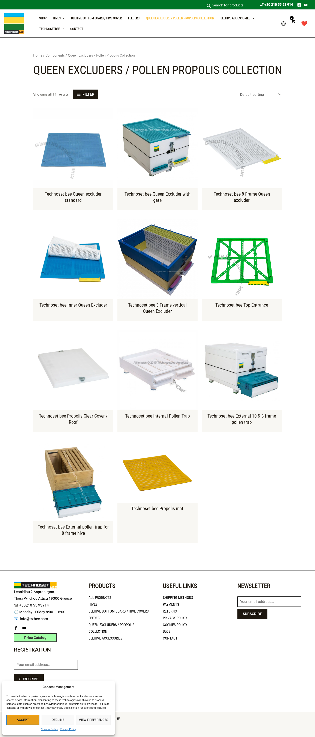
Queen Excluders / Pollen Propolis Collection (180, 18)
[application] (63, 18)
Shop (42, 18)
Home (37, 55)
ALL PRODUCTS (99, 597)
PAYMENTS (171, 604)
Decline (58, 720)
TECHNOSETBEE (49, 29)
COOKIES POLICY (175, 625)
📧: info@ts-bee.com (31, 619)
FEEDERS (94, 618)
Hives (57, 18)
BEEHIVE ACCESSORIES (105, 638)
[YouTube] (306, 5)
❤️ (304, 24)
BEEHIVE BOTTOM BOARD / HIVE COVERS (118, 611)
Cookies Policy (49, 729)
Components (55, 55)
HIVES (93, 604)
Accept (23, 720)
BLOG (167, 631)
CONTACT (76, 29)
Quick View (73, 184)
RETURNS (170, 611)
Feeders (134, 18)
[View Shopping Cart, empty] (293, 23)
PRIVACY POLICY (175, 618)
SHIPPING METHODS (178, 597)
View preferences (93, 720)
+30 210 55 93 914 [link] (278, 5)
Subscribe (28, 679)
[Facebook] (299, 5)
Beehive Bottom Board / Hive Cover (96, 18)
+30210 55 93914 (34, 605)
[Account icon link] (283, 23)
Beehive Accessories (235, 18)
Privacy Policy (68, 729)
